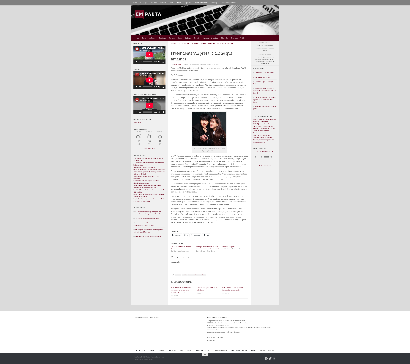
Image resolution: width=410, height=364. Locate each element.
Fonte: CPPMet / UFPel (149, 148)
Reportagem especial (239, 350)
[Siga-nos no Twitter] (270, 358)
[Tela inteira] (163, 62)
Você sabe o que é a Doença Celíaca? (147, 218)
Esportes (187, 3)
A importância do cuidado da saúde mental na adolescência (226, 321)
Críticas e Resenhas (201, 3)
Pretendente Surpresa (194, 275)
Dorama (178, 275)
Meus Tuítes (137, 122)
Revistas (163, 3)
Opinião (253, 350)
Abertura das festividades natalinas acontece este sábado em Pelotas (181, 290)
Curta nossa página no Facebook (147, 318)
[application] (149, 55)
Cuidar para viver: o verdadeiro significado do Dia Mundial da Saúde (264, 100)
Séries (203, 275)
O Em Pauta (140, 350)
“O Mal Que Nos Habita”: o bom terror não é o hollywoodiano (227, 323)
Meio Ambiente (185, 350)
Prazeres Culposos (228, 247)
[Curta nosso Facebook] (266, 358)
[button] (256, 157)
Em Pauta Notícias (225, 44)
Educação (214, 3)
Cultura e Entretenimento (202, 44)
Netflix (184, 275)
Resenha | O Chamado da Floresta (144, 167)
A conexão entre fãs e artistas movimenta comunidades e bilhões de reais (264, 91)
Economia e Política (228, 3)
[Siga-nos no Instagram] (273, 358)
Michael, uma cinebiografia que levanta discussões (223, 332)
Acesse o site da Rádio (265, 165)
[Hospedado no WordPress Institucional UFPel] (142, 359)
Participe (153, 3)
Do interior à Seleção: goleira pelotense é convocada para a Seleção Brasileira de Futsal (263, 75)
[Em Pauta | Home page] (148, 15)
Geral (171, 3)
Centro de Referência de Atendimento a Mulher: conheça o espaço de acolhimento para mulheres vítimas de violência (149, 172)
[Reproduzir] (136, 62)
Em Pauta (177, 64)
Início (135, 3)
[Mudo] (159, 62)
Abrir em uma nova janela (264, 151)
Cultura (179, 3)
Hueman (150, 359)
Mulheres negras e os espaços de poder (148, 236)
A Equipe (143, 3)
